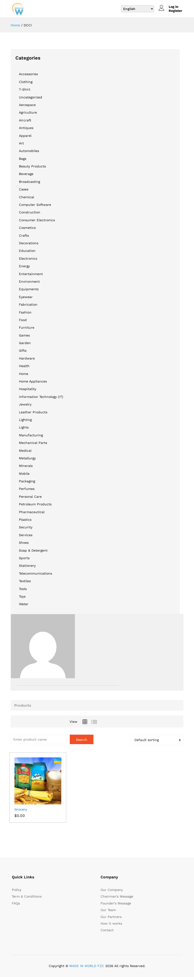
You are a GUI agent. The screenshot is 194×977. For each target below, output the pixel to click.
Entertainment (31, 274)
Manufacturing (31, 435)
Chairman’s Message (117, 896)
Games (24, 335)
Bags (22, 159)
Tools (23, 589)
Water (23, 604)
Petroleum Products (35, 504)
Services (25, 535)
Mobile (24, 473)
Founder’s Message (116, 903)
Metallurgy (27, 458)
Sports (24, 558)
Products (22, 705)
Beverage (26, 174)
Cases (23, 189)
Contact (107, 930)
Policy (16, 890)
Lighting (25, 420)
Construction (29, 212)
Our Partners (111, 917)
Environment (29, 281)
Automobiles (29, 151)
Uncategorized (30, 97)
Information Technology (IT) (41, 397)
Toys (22, 596)
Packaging (27, 481)
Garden (25, 343)
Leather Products (33, 412)
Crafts (24, 235)
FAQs (16, 903)
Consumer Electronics (37, 220)
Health (24, 366)
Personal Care (30, 496)
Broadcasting (29, 182)
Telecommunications (35, 573)
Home (23, 374)
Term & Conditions (27, 896)
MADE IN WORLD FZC (86, 966)
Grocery (20, 809)
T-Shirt (24, 89)
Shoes (24, 542)
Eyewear (26, 297)
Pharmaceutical (31, 512)
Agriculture (28, 112)
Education (27, 251)
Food (23, 320)
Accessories (28, 74)
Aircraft (25, 120)
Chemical (26, 197)
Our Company (112, 890)
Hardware (27, 358)
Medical (25, 450)
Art (21, 143)
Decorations (28, 243)
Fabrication (28, 304)
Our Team (108, 910)
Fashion (25, 312)
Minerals (26, 466)
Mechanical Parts (33, 443)
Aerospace (27, 105)
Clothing (25, 82)
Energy (24, 266)
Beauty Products (32, 166)
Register (175, 11)
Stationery (27, 565)
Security (25, 527)
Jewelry (25, 404)
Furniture (26, 327)
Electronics (28, 258)
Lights (24, 427)
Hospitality (27, 389)
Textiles (25, 581)
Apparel (25, 136)
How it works (111, 923)
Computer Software (35, 205)
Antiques (26, 128)
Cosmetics (27, 228)
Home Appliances (33, 381)
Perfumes (27, 489)
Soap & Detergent (33, 550)
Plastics (25, 519)
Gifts (22, 350)
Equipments (29, 289)
